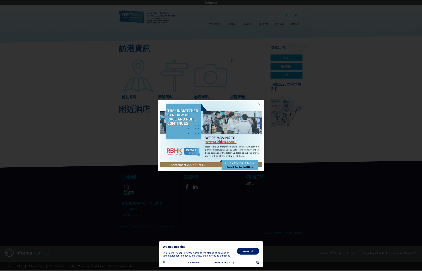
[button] (259, 104)
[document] (211, 135)
